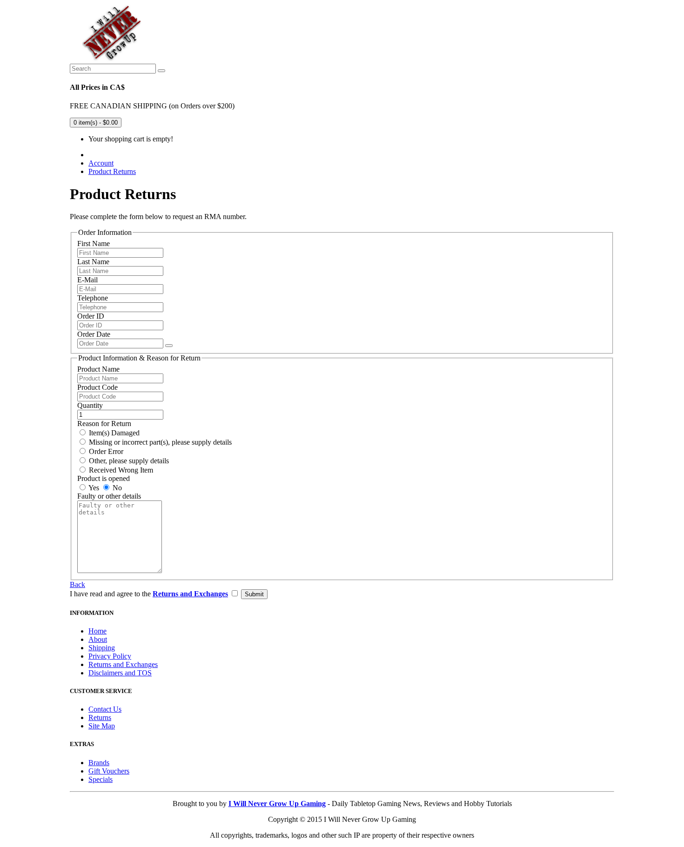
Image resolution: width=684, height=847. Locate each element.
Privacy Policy (109, 656)
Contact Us (104, 709)
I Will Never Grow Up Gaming (277, 803)
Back (77, 584)
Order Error (105, 451)
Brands (98, 763)
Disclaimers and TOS (120, 673)
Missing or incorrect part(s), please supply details (159, 442)
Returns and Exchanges (123, 664)
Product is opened (103, 478)
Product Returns (112, 171)
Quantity (90, 405)
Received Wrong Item (120, 470)
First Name (93, 243)
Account (101, 163)
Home (97, 631)
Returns (99, 717)
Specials (100, 779)
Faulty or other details (109, 496)
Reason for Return (104, 423)
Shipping (101, 648)
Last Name (93, 262)
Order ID (90, 316)
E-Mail (87, 280)
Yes (93, 488)
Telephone (92, 298)
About (97, 639)
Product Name (98, 369)
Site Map (101, 726)
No (116, 488)
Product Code (97, 387)
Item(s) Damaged (113, 433)
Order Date (93, 334)
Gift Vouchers (108, 771)
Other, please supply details (128, 461)
